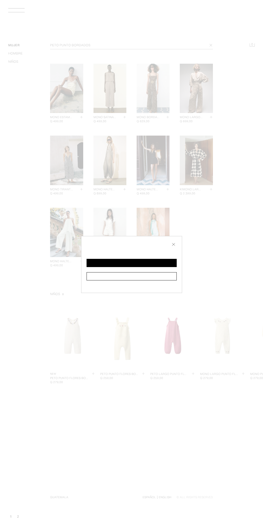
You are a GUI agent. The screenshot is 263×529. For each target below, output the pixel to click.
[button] (132, 263)
